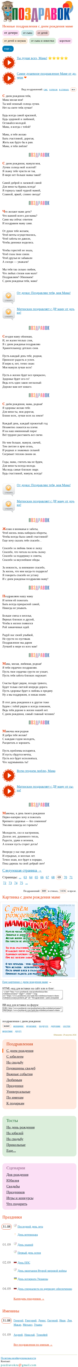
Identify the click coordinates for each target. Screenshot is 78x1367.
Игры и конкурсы (19, 1198)
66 (42, 877)
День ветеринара (28, 1234)
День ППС (24, 1262)
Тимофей (42, 1334)
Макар (17, 1324)
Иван (62, 1320)
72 (4, 883)
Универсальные (18, 1092)
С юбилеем (14, 1056)
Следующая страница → (22, 870)
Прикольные (16, 1145)
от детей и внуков (15, 40)
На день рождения (20, 1127)
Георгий (18, 1320)
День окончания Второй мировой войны (42, 1270)
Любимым (14, 1080)
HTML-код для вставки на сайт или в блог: (28, 988)
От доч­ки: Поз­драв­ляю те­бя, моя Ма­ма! (44, 293)
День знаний (25, 1244)
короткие (65, 40)
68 (53, 877)
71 (71, 877)
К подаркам (15, 1103)
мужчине (31, 1025)
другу (18, 1031)
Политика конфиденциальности (18, 1358)
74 (15, 883)
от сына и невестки (42, 40)
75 (21, 883)
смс (46, 89)
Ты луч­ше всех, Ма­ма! (32, 58)
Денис (42, 1320)
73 (10, 883)
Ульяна (38, 1324)
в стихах (64, 89)
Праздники (14, 1086)
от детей (43, 32)
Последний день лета (30, 1226)
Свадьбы (13, 1186)
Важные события (19, 1074)
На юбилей (14, 1133)
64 (30, 877)
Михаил (27, 1324)
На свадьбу (14, 1062)
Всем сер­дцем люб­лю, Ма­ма (36, 771)
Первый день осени (29, 1252)
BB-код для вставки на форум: (20, 1005)
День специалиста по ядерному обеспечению (45, 1288)
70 (65, 877)
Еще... (11, 1151)
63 (25, 877)
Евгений (52, 1320)
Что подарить (16, 1204)
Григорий (31, 1320)
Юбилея (12, 1180)
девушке (55, 1025)
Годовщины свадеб (20, 1068)
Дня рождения (17, 1175)
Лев (69, 1320)
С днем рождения (19, 1051)
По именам (14, 1097)
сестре (66, 1025)
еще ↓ (8, 48)
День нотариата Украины (33, 1279)
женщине (18, 1025)
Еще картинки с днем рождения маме (25, 982)
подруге (43, 1025)
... (20, 877)
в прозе (53, 89)
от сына (27, 32)
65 (36, 877)
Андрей (18, 1334)
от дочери (11, 32)
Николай (29, 1334)
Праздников (15, 1192)
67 (47, 877)
